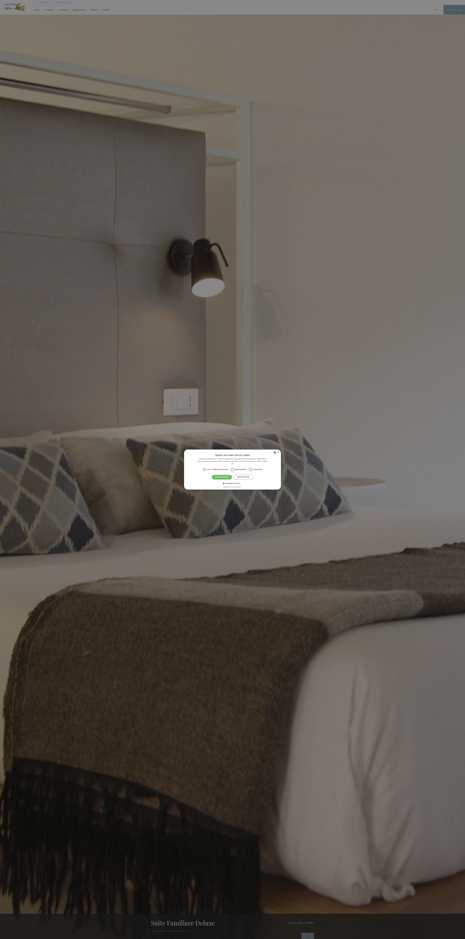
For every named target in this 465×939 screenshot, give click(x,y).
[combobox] (275, 452)
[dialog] (232, 469)
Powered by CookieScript (232, 487)
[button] (232, 483)
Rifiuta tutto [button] (243, 477)
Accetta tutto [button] (221, 477)
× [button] (278, 452)
